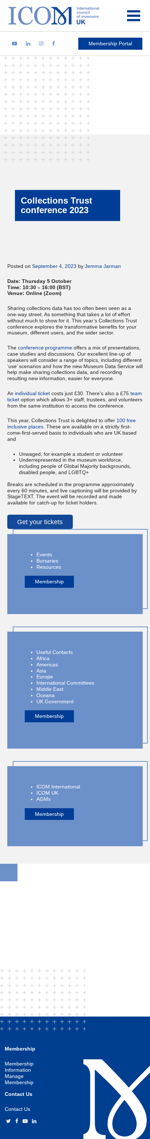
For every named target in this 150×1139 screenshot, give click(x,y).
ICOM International (58, 787)
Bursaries (47, 561)
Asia (41, 671)
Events (44, 554)
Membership (49, 581)
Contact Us (17, 1109)
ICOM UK (47, 793)
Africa (43, 658)
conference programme (45, 348)
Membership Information (19, 1067)
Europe (44, 677)
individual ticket (32, 393)
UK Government (55, 701)
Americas (47, 664)
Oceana (45, 695)
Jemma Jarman (103, 266)
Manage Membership (19, 1079)
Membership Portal (110, 43)
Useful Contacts (54, 652)
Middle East (49, 689)
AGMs (43, 799)
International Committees (65, 683)
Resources (48, 567)
